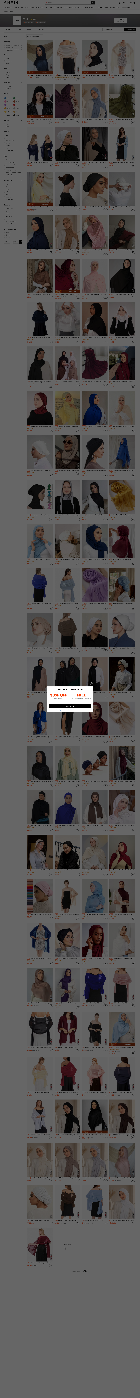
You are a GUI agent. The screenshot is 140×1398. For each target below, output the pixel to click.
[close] (91, 683)
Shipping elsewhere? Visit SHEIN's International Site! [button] (70, 710)
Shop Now (70, 706)
